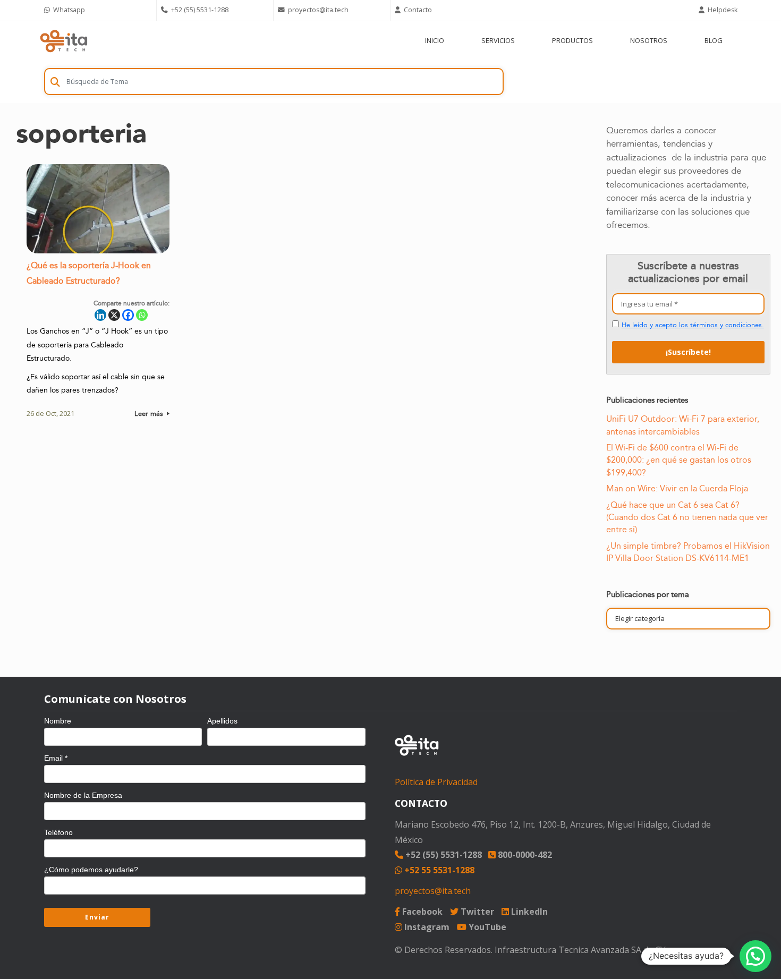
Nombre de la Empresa (83, 795)
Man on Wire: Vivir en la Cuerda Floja (677, 488)
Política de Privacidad (436, 782)
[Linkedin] (100, 315)
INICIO (434, 40)
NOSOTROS (648, 40)
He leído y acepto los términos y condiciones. (693, 325)
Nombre (57, 721)
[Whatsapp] (142, 315)
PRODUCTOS (572, 40)
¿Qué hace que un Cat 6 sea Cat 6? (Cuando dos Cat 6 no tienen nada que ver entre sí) (687, 518)
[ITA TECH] (64, 40)
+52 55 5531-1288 (438, 870)
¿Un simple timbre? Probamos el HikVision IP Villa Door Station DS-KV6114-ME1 (688, 552)
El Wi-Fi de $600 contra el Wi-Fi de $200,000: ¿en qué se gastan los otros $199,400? (678, 460)
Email (55, 758)
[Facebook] (128, 315)
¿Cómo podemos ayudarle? (91, 869)
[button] (755, 956)
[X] (114, 315)
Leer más (149, 413)
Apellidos (222, 721)
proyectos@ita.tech (433, 891)
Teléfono (58, 832)
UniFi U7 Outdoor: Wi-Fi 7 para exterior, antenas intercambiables (682, 425)
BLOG (713, 40)
